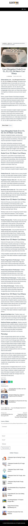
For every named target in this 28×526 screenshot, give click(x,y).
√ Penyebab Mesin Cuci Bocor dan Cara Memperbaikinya (17, 389)
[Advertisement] (14, 27)
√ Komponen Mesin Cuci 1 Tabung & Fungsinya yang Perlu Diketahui (16, 395)
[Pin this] (7, 382)
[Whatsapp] (12, 382)
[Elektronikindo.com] (14, 3)
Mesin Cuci (7, 408)
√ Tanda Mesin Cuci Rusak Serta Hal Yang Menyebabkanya (17, 401)
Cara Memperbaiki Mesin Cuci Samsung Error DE (7, 414)
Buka (10, 125)
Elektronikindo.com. (11, 523)
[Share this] (2, 382)
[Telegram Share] (9, 382)
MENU (25, 9)
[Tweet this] (4, 382)
